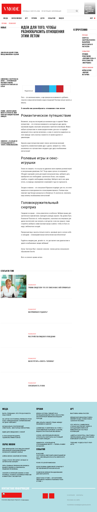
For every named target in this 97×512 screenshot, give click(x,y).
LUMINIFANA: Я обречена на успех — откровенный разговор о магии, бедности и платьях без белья (9, 82)
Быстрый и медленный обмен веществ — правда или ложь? (89, 10)
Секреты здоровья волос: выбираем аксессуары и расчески (89, 42)
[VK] (45, 88)
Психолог (12, 23)
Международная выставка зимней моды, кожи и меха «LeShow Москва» (81, 419)
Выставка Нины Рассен (79, 413)
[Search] (77, 11)
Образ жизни (87, 67)
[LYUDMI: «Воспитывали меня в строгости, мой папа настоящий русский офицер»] (10, 99)
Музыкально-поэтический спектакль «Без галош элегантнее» (16, 427)
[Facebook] (38, 88)
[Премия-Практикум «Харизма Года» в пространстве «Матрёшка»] (76, 54)
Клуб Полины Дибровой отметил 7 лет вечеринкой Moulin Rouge (50, 467)
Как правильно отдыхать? (38, 312)
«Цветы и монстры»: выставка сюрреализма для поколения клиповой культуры (82, 437)
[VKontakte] (45, 495)
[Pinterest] (59, 88)
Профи (4, 23)
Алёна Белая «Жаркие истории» (86, 72)
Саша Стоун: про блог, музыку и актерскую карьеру (15, 460)
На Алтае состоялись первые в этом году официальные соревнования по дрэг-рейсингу (17, 420)
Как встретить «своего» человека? (41, 361)
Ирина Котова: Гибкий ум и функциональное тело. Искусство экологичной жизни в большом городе (50, 416)
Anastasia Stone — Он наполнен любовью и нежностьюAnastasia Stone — (49, 479)
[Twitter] (52, 88)
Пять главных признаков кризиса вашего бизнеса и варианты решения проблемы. (15, 467)
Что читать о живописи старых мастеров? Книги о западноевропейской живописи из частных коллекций (81, 428)
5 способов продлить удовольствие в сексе (11, 436)
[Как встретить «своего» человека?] (13, 360)
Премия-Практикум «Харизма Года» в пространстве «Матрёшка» (89, 58)
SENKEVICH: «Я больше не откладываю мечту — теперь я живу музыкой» (9, 143)
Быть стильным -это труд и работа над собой (16, 414)
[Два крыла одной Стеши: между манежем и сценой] (10, 40)
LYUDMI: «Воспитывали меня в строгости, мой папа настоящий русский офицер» (10, 113)
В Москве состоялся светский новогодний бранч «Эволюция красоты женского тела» (51, 456)
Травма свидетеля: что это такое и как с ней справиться (49, 287)
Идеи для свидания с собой (13, 432)
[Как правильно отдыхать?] (13, 310)
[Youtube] (51, 495)
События (86, 51)
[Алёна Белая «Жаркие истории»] (76, 70)
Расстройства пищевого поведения (41, 336)
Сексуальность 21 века (36, 385)
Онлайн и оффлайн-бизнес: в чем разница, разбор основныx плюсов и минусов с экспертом (16, 474)
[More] (67, 88)
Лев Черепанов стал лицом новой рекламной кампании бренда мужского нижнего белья (16, 450)
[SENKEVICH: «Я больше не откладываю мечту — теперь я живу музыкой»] (10, 129)
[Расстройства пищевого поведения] (13, 335)
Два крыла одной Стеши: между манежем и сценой (10, 53)
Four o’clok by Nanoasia (45, 462)
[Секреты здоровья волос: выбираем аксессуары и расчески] (76, 38)
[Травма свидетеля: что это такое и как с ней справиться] (13, 286)
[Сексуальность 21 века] (13, 384)
